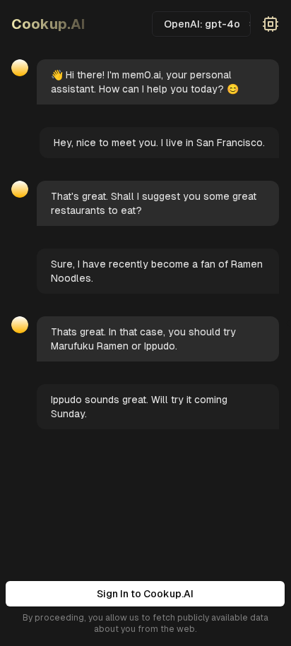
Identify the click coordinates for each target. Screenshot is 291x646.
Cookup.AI (48, 24)
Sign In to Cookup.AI (145, 593)
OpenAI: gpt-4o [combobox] (202, 24)
